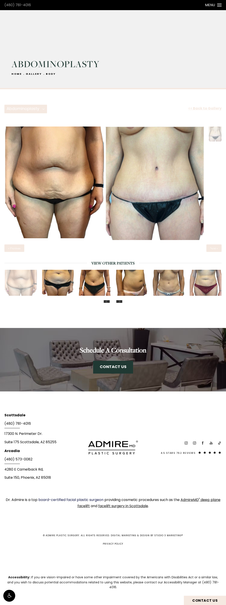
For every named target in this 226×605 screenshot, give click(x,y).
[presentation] (107, 301)
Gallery (34, 74)
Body (51, 74)
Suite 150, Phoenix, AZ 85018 (27, 478)
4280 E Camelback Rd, (23, 470)
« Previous (14, 248)
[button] (9, 596)
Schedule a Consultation (113, 350)
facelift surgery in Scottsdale (123, 506)
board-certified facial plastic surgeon (71, 500)
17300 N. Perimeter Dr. (23, 434)
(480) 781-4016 (17, 5)
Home (16, 74)
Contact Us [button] (205, 601)
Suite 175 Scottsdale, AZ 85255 (30, 442)
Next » (214, 248)
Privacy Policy (113, 544)
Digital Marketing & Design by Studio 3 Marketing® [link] (147, 536)
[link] (40, 425)
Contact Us (113, 367)
